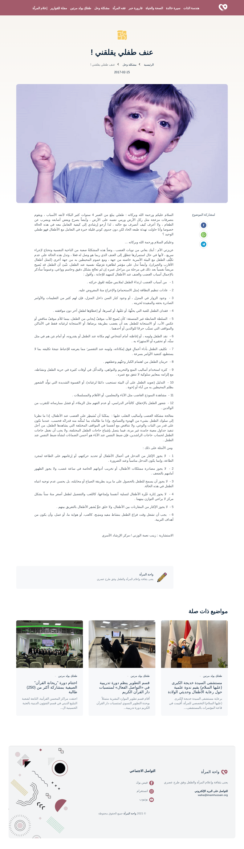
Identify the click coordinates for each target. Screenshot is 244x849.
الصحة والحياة (154, 8)
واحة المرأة (130, 813)
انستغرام (142, 791)
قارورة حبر (136, 8)
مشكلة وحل (102, 8)
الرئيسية (149, 64)
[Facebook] (203, 225)
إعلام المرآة (40, 8)
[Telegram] (203, 244)
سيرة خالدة (173, 8)
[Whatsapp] (203, 234)
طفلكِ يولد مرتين (80, 8)
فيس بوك (142, 782)
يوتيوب (143, 799)
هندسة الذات (191, 8)
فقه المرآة (119, 8)
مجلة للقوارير (58, 8)
